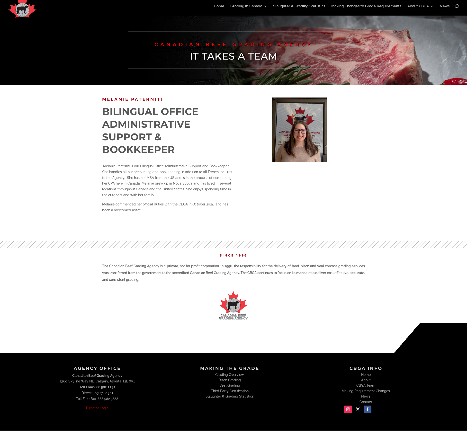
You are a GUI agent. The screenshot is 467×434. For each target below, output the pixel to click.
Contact (365, 402)
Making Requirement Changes (366, 391)
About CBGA (418, 6)
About (366, 380)
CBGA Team (365, 385)
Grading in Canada (246, 6)
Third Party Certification (230, 391)
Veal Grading (229, 385)
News (444, 6)
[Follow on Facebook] (367, 409)
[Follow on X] (358, 409)
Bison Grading (230, 380)
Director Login (97, 408)
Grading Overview (229, 375)
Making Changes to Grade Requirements (366, 6)
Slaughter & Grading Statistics (299, 6)
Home (219, 6)
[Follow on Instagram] (348, 409)
